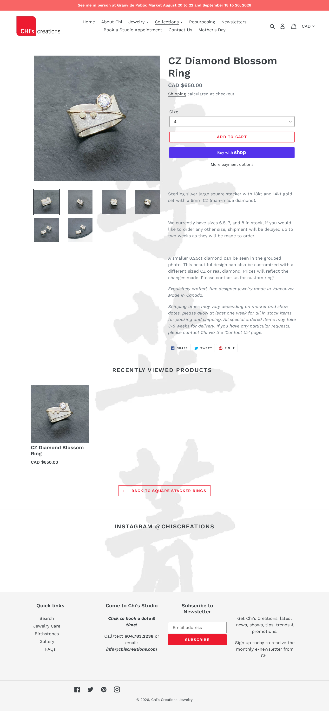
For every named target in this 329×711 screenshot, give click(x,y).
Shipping (177, 93)
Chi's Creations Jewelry (172, 700)
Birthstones (47, 633)
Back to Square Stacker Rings (168, 490)
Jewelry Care (46, 625)
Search (46, 618)
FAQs (50, 649)
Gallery (46, 641)
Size (173, 111)
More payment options (232, 164)
